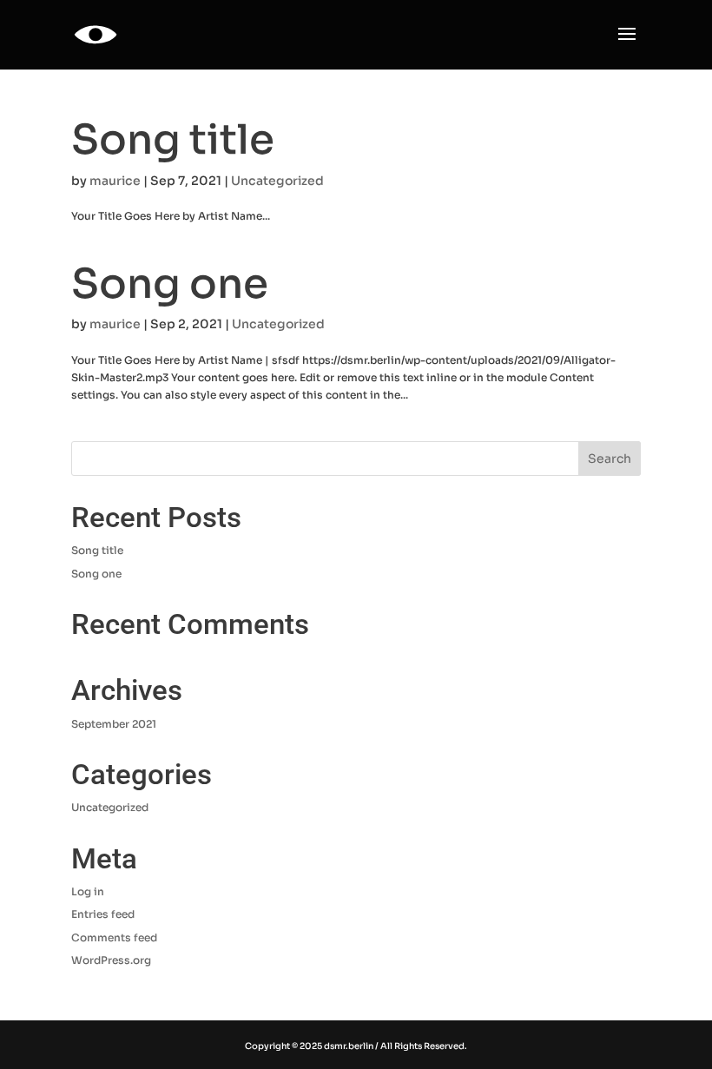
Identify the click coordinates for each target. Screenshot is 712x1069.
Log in (87, 891)
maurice (115, 180)
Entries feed (103, 914)
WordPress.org (111, 960)
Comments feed (114, 937)
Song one (169, 284)
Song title (172, 140)
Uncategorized (277, 180)
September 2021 (113, 723)
